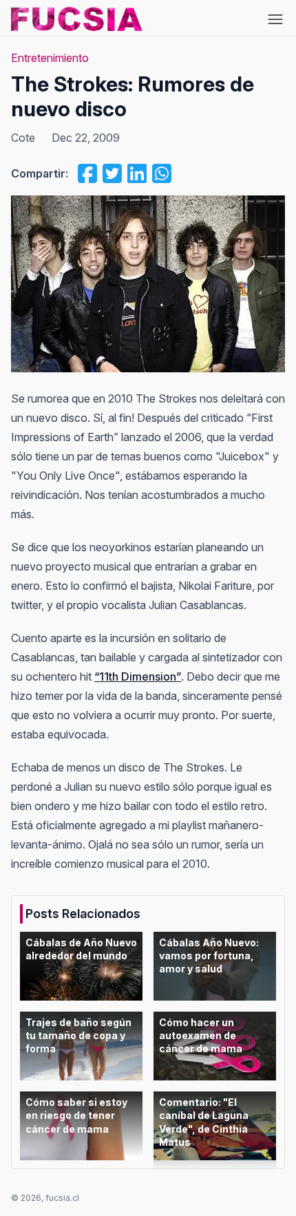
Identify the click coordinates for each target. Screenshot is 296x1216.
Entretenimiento (50, 58)
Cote (23, 138)
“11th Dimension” (137, 676)
